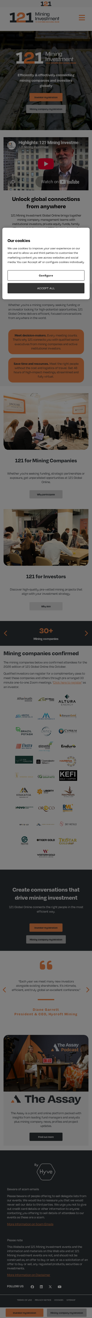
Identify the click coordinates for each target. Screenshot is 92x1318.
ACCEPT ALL (46, 288)
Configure (46, 275)
